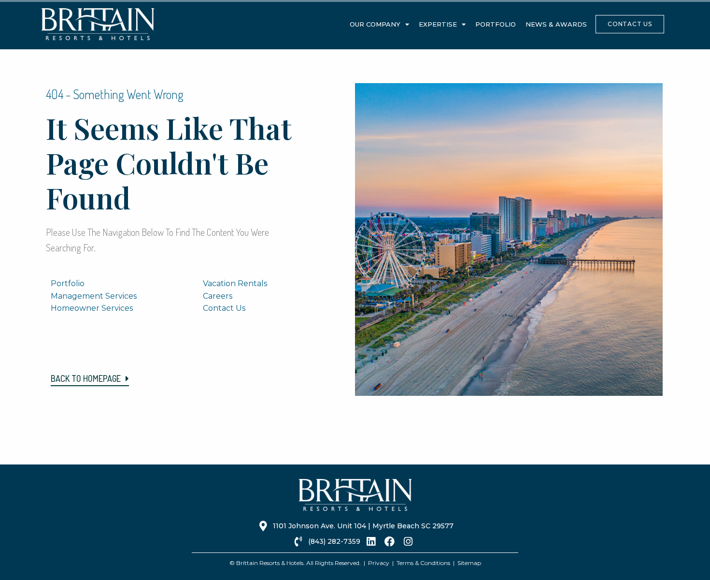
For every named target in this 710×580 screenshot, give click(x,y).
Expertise (438, 24)
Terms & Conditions (423, 562)
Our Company (375, 24)
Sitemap (469, 562)
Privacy (378, 562)
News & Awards (556, 24)
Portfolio (495, 24)
